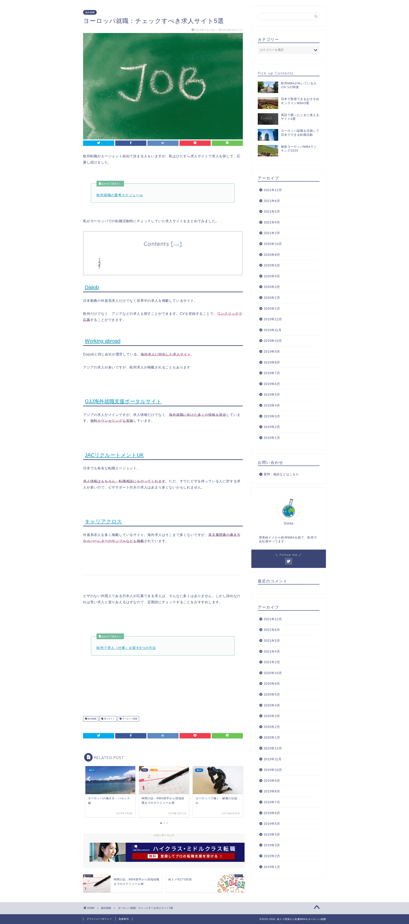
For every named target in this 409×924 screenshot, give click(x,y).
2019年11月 (273, 330)
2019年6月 (272, 384)
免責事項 (124, 919)
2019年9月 (272, 351)
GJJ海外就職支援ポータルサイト (123, 401)
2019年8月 (272, 362)
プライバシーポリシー (99, 919)
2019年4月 (272, 405)
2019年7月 (272, 373)
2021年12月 (273, 190)
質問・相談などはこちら (281, 474)
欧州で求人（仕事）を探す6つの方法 (126, 648)
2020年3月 (272, 287)
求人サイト (109, 719)
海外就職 (90, 12)
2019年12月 (273, 319)
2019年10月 (273, 340)
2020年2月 (272, 297)
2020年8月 (272, 254)
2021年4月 (272, 222)
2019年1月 (272, 438)
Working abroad (102, 341)
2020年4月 (272, 276)
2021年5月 (272, 211)
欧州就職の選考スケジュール (119, 195)
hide (176, 244)
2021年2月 (272, 233)
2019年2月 (272, 427)
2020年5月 (272, 265)
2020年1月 (272, 308)
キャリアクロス (103, 521)
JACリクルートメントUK (114, 455)
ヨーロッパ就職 (129, 719)
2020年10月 (273, 244)
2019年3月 (272, 416)
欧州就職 (91, 719)
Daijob (92, 287)
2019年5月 (272, 394)
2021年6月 (272, 201)
